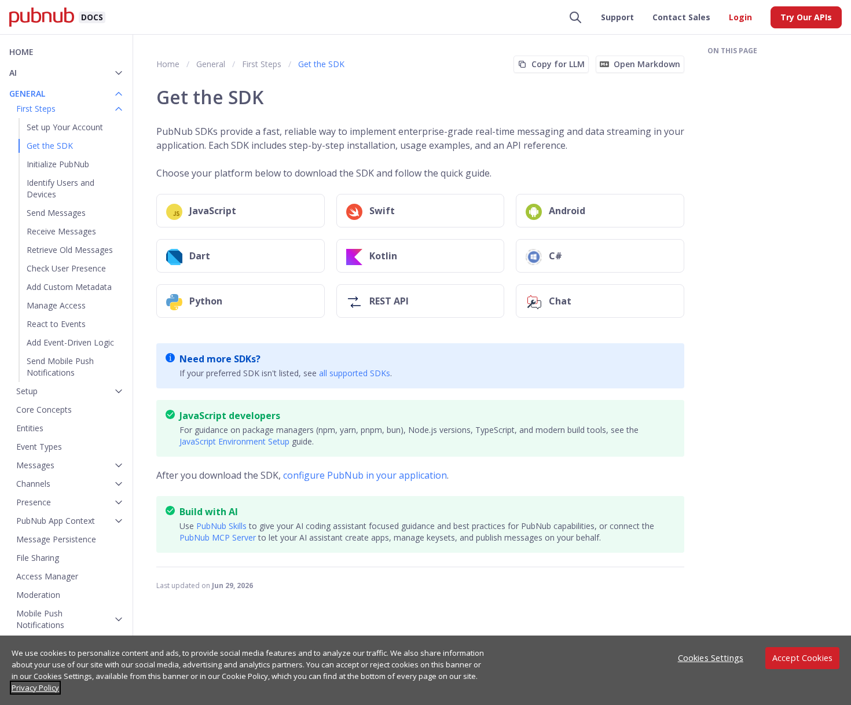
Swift (382, 210)
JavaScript (212, 210)
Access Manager (47, 576)
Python (205, 301)
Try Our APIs (806, 17)
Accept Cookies (802, 657)
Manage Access (56, 305)
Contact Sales (681, 17)
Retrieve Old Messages (70, 249)
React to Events (56, 323)
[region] (425, 670)
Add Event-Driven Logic (70, 342)
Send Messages (56, 212)
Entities (29, 428)
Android (567, 210)
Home (21, 51)
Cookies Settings (710, 657)
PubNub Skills (221, 525)
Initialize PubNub (58, 164)
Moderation (38, 594)
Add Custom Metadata (69, 286)
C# (555, 255)
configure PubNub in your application (365, 475)
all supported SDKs (354, 373)
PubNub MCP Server (217, 537)
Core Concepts (44, 409)
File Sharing (37, 557)
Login (740, 17)
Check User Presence (66, 268)
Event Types (39, 446)
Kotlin (383, 255)
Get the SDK (50, 145)
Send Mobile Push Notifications (60, 366)
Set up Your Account (65, 127)
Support (617, 17)
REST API (389, 301)
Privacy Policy (35, 687)
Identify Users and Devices (60, 188)
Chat (560, 301)
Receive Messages (61, 231)
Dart (199, 255)
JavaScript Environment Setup (234, 441)
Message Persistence (56, 539)
